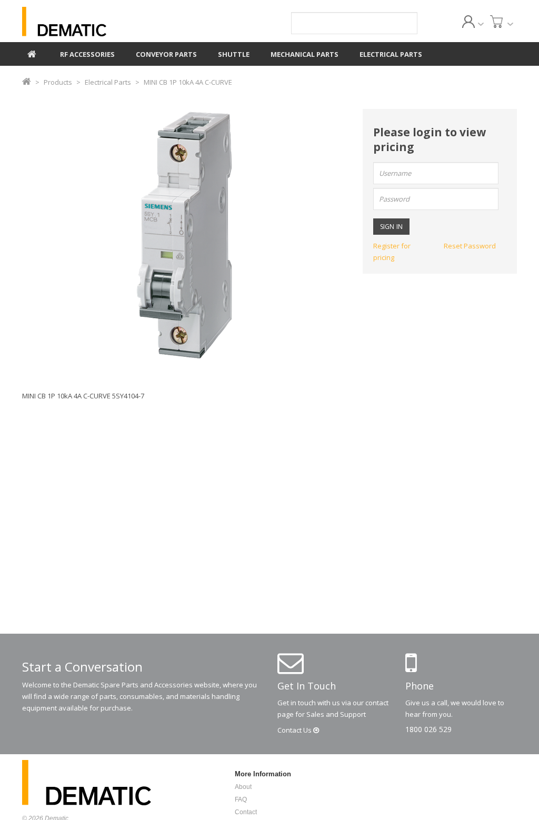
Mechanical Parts (304, 54)
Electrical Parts (391, 54)
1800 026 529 (428, 729)
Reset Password (470, 246)
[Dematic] (99, 21)
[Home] (31, 52)
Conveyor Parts (166, 54)
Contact (295, 730)
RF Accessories (87, 54)
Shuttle (233, 54)
